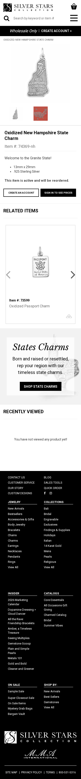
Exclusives (50, 524)
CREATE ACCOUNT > (56, 31)
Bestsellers (15, 514)
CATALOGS (51, 593)
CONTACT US (16, 477)
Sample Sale (16, 691)
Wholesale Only (23, 30)
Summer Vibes (53, 625)
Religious (50, 561)
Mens (47, 551)
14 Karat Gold (52, 545)
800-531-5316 (67, 772)
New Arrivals (16, 508)
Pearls (48, 556)
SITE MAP (11, 772)
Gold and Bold (17, 663)
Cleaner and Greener (21, 668)
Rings (11, 561)
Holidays (49, 535)
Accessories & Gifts (21, 519)
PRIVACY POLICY (31, 772)
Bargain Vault (16, 714)
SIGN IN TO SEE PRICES (58, 192)
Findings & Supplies (57, 530)
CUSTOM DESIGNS (20, 493)
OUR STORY (15, 488)
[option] (40, 73)
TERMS (50, 772)
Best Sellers (51, 696)
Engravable (51, 519)
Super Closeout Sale (21, 698)
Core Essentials (54, 600)
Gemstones (51, 702)
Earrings (13, 545)
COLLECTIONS (53, 502)
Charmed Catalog (55, 615)
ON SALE (14, 684)
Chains (12, 535)
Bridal (47, 514)
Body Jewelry (16, 524)
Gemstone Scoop (19, 643)
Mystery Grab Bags (20, 708)
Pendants (14, 556)
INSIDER (13, 593)
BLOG (47, 477)
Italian (48, 540)
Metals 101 (15, 658)
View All (13, 567)
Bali (46, 508)
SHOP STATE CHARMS (40, 386)
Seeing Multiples (18, 638)
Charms (13, 540)
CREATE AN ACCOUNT (21, 192)
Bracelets (14, 530)
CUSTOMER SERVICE (21, 482)
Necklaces (15, 551)
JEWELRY (14, 502)
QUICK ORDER (53, 488)
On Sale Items (17, 703)
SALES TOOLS (53, 482)
